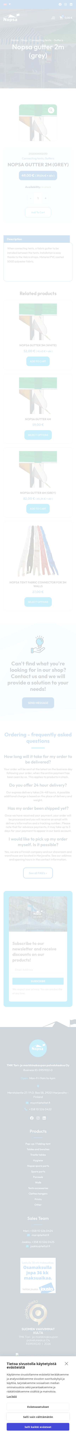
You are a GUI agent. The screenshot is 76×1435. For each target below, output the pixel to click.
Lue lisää (12, 1396)
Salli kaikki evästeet (38, 1427)
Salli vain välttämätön (38, 1417)
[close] (66, 1363)
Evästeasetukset (38, 1406)
